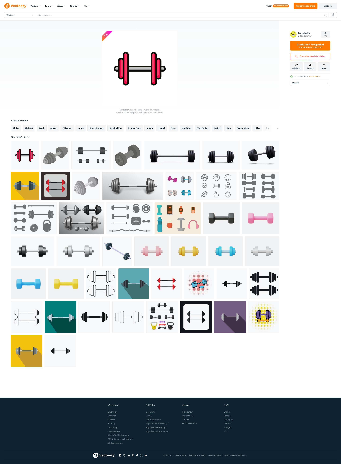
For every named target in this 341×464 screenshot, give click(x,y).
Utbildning (113, 427)
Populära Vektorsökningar (157, 423)
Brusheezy (112, 412)
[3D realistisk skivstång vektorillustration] (78, 251)
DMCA (149, 415)
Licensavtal (151, 412)
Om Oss (185, 419)
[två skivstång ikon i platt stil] (166, 283)
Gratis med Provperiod (310, 45)
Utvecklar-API (114, 431)
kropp (81, 128)
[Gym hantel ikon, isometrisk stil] (127, 155)
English (227, 412)
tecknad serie (134, 128)
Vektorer (35, 6)
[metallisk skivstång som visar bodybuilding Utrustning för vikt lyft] (117, 251)
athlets (53, 128)
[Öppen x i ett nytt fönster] (141, 455)
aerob (41, 128)
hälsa (257, 128)
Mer (85, 6)
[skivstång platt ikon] (133, 283)
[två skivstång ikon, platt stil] (55, 186)
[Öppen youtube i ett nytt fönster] (146, 455)
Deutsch (227, 423)
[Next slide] (275, 128)
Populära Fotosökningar (156, 427)
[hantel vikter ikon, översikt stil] (101, 283)
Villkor (203, 455)
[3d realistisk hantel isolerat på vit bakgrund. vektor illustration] (172, 155)
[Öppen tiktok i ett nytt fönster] (137, 455)
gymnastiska (243, 128)
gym (229, 128)
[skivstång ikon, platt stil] (25, 186)
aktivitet (29, 128)
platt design (202, 128)
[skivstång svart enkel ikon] (232, 283)
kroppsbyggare (97, 128)
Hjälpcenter (187, 412)
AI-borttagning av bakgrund (120, 439)
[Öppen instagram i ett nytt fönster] (124, 455)
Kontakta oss (187, 415)
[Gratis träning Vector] (216, 186)
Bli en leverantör (189, 423)
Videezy (111, 419)
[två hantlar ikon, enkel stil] (264, 283)
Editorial (73, 6)
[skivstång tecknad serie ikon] (86, 186)
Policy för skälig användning (234, 455)
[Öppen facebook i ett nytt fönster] (120, 455)
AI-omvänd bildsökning (118, 435)
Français (227, 427)
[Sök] (325, 15)
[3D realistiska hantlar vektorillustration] (221, 218)
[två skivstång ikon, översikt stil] (26, 317)
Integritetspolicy (214, 455)
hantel (162, 128)
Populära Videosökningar (157, 431)
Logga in (328, 6)
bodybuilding (116, 128)
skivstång (67, 128)
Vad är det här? (314, 76)
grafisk (217, 128)
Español (227, 415)
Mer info (295, 83)
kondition (186, 128)
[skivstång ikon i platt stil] (60, 317)
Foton (48, 6)
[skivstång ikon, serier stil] (199, 283)
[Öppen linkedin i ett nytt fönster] (129, 455)
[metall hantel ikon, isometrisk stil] (55, 155)
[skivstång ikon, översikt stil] (128, 317)
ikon (268, 128)
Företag (111, 423)
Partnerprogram (153, 419)
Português (228, 419)
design (149, 128)
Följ (325, 36)
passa (173, 128)
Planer (269, 6)
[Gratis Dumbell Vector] (259, 186)
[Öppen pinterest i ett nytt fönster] (133, 455)
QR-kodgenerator (115, 443)
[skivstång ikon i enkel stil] (60, 351)
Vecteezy (112, 415)
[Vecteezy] (15, 6)
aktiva (16, 128)
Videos (60, 6)
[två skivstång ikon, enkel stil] (196, 317)
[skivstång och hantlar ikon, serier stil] (263, 317)
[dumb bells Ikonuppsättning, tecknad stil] (179, 186)
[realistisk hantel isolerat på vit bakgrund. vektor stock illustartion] (91, 155)
